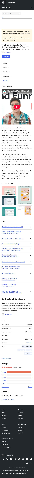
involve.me (7, 52)
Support (5, 80)
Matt (4, 441)
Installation (6, 72)
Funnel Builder (21, 350)
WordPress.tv (6, 433)
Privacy (4, 419)
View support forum (8, 399)
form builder (29, 346)
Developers (5, 430)
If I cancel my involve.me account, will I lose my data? (10, 255)
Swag (20, 433)
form (23, 346)
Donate (21, 430)
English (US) (29, 342)
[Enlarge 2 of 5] (14, 198)
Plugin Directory (6, 7)
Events (20, 427)
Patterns (20, 419)
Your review (5, 387)
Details (5, 63)
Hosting (4, 416)
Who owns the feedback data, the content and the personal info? (12, 249)
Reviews (5, 67)
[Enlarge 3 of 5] (14, 209)
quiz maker (29, 350)
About (3, 410)
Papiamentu (9, 455)
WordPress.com (7, 438)
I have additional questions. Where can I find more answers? (11, 292)
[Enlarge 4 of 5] (30, 188)
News (3, 413)
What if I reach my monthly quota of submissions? (10, 279)
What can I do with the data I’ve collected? (9, 285)
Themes (20, 413)
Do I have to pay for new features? (12, 238)
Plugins (20, 416)
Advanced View (6, 358)
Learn (3, 424)
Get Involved (22, 424)
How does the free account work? (12, 227)
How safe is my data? (8, 273)
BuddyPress (6, 447)
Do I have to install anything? (10, 244)
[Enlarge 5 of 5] (30, 207)
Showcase (21, 410)
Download (6, 56)
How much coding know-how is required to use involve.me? (11, 267)
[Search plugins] (19, 13)
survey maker (28, 353)
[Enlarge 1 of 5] (14, 188)
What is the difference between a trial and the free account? (11, 232)
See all (30, 387)
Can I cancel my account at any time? (13, 262)
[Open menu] (31, 2)
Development (7, 76)
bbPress (5, 444)
